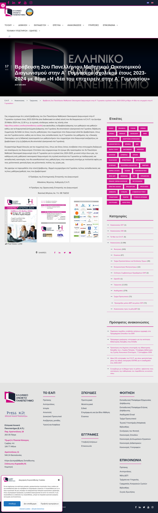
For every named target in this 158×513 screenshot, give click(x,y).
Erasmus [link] (117, 255)
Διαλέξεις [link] (112, 155)
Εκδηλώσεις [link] (113, 160)
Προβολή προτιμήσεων (50, 504)
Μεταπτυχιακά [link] (87, 404)
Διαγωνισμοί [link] (20, 85)
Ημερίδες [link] (145, 165)
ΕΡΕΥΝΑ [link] (57, 25)
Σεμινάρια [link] (112, 192)
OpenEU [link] (111, 133)
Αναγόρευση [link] (113, 139)
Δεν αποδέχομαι (30, 504)
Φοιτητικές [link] (117, 249)
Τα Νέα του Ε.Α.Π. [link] (116, 237)
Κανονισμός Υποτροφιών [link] (130, 447)
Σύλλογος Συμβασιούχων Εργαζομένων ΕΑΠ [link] (130, 273)
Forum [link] (133, 128)
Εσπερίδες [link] (112, 165)
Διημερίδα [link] (124, 155)
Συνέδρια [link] (124, 192)
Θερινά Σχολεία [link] (114, 170)
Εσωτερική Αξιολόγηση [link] (129, 165)
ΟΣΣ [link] (134, 176)
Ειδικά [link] (84, 408)
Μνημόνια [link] (124, 176)
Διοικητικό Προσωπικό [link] (52, 416)
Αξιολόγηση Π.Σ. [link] (114, 144)
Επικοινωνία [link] (86, 446)
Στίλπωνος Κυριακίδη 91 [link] (15, 464)
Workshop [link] (134, 133)
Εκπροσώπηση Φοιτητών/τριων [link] (125, 267)
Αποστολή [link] (47, 412)
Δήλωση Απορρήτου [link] (38, 509)
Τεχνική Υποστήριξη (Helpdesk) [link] (133, 423)
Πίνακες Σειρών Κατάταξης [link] (118, 181)
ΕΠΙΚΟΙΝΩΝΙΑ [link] (109, 25)
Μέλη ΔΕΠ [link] (112, 176)
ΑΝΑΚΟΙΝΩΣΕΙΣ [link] (74, 25)
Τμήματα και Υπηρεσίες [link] (129, 480)
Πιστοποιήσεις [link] (137, 181)
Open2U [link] (143, 128)
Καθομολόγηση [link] (140, 170)
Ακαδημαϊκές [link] (118, 291)
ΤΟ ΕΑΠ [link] (8, 25)
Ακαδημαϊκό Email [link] (127, 415)
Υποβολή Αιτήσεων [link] (140, 197)
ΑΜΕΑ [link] (145, 133)
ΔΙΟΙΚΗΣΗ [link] (22, 25)
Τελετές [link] (126, 197)
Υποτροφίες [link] (113, 202)
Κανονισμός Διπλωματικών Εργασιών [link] (135, 439)
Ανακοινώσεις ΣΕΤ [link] (117, 225)
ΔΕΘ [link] (137, 144)
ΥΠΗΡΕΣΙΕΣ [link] (93, 25)
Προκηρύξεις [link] (130, 186)
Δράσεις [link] (135, 155)
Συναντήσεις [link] (113, 197)
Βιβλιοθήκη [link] (124, 427)
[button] (59, 480)
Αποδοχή (12, 504)
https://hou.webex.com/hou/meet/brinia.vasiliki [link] (23, 126)
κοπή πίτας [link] (126, 202)
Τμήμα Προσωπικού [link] (121, 296)
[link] (3, 6)
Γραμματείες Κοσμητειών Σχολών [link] (133, 484)
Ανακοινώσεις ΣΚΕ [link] (117, 231)
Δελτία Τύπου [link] (113, 149)
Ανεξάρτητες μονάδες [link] (51, 421)
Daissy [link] (111, 128)
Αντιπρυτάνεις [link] (49, 404)
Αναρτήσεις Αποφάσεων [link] (131, 139)
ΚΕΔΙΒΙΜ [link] (127, 170)
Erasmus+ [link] (122, 128)
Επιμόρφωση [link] (126, 160)
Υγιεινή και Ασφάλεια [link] (51, 425)
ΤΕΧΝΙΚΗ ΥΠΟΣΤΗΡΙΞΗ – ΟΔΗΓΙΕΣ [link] (22, 31)
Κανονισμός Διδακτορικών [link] (130, 443)
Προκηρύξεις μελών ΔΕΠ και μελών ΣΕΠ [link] (128, 303)
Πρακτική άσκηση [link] (115, 186)
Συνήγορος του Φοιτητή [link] (129, 431)
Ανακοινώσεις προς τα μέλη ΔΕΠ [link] (125, 309)
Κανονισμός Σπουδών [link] (129, 435)
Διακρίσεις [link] (140, 149)
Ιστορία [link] (46, 408)
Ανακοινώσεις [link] (115, 243)
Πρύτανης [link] (47, 400)
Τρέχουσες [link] (118, 285)
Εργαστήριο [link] (140, 160)
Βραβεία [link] (128, 144)
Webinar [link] (122, 133)
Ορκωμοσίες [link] (145, 176)
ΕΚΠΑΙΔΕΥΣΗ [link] (40, 25)
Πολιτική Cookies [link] (25, 509)
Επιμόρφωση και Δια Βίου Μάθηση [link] (95, 412)
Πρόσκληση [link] (144, 186)
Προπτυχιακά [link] (86, 400)
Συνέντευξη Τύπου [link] (139, 192)
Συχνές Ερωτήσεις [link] (127, 492)
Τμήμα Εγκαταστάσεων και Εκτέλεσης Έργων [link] (130, 261)
